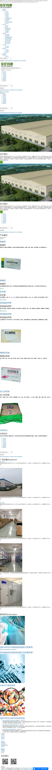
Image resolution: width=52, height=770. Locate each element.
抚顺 (31, 769)
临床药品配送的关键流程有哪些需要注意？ (11, 725)
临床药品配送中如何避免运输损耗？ (10, 729)
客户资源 (7, 14)
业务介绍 (4, 24)
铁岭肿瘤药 (7, 34)
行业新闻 (7, 51)
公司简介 (7, 11)
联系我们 (4, 55)
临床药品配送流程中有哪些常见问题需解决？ (12, 720)
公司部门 (7, 15)
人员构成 (7, 17)
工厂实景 (7, 46)
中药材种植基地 (8, 18)
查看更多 (3, 738)
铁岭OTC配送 (13, 60)
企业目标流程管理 (8, 22)
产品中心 (3, 741)
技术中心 (7, 52)
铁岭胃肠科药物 (8, 38)
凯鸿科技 (14, 769)
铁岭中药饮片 (7, 42)
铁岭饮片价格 (7, 43)
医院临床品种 (7, 28)
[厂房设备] (2, 461)
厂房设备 (4, 44)
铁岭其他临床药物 (8, 37)
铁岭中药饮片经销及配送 (21, 60)
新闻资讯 (4, 48)
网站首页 (4, 9)
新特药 (6, 27)
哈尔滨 (29, 769)
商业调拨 (7, 30)
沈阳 (22, 769)
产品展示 (4, 33)
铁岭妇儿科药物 (8, 39)
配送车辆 (7, 47)
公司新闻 (7, 50)
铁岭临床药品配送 (7, 60)
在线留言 (4, 53)
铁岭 (26, 769)
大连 (24, 769)
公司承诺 (7, 20)
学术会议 (7, 23)
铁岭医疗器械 (7, 41)
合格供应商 (7, 19)
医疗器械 (7, 32)
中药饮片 (7, 25)
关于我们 (4, 10)
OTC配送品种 (7, 29)
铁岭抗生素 (7, 36)
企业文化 (7, 13)
